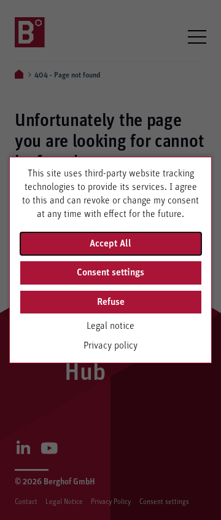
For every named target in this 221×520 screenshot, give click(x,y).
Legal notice (110, 326)
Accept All (110, 243)
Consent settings (110, 272)
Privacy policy (110, 345)
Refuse (111, 302)
